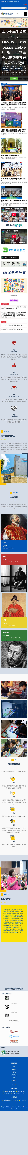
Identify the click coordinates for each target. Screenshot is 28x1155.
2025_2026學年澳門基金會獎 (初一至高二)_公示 (12, 325)
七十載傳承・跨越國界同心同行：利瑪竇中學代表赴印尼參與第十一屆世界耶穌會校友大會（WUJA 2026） (14, 104)
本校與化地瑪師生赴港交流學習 (10, 155)
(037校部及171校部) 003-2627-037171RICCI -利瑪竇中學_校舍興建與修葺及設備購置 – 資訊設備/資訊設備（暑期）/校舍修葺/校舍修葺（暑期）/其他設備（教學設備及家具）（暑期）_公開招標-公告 (13, 315)
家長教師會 (14, 1012)
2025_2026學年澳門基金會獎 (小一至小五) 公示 (12, 329)
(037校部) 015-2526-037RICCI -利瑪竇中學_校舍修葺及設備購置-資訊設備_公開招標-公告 (13, 307)
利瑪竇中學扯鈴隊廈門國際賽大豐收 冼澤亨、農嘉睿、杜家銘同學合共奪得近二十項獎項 (14, 130)
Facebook (14, 1003)
